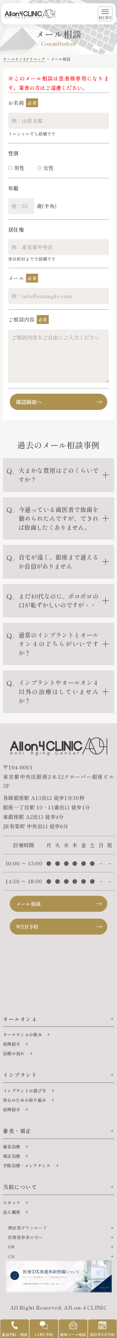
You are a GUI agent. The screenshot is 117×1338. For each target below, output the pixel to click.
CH (11, 1256)
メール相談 (28, 903)
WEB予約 (27, 926)
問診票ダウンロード (27, 1228)
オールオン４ (20, 1019)
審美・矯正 (17, 1131)
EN (11, 1246)
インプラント (20, 1075)
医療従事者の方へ (25, 1237)
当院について (20, 1187)
